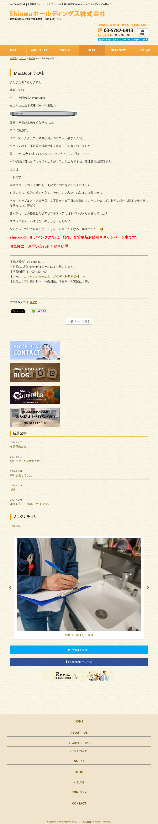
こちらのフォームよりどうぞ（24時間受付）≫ (54, 276)
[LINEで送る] (39, 311)
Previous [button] (10, 588)
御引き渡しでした (21, 473)
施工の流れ (80, 751)
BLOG (32, 58)
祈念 (16, 487)
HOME (13, 58)
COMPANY (79, 792)
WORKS (79, 760)
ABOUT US (79, 732)
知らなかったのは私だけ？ (26, 459)
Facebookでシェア (79, 661)
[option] (79, 588)
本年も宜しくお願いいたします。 (30, 501)
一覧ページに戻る (79, 321)
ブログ (22, 58)
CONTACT (79, 803)
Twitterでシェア (80, 649)
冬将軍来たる (18, 444)
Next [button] (148, 588)
